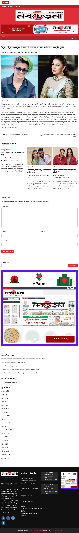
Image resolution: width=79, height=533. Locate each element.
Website (4, 241)
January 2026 (5, 416)
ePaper (6, 2)
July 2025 (4, 437)
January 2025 (5, 458)
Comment (5, 206)
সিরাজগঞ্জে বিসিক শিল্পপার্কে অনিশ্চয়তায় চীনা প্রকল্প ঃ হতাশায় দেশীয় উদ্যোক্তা (20, 369)
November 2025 (6, 423)
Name (4, 231)
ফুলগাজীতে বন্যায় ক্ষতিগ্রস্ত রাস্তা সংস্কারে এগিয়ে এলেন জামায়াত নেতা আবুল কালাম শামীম (23, 359)
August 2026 (5, 391)
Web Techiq (58, 530)
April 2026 (4, 405)
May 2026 (4, 402)
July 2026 (4, 394)
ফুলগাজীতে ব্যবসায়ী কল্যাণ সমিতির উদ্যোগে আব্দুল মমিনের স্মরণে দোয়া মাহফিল (19, 373)
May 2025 (4, 444)
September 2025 (6, 430)
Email (43, 231)
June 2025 (4, 440)
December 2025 (6, 419)
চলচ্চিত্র (10, 127)
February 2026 (5, 412)
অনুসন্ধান (72, 265)
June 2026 (4, 398)
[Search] (75, 38)
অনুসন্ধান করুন (5, 262)
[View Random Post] (71, 38)
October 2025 (5, 426)
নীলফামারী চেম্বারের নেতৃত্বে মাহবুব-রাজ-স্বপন (12, 366)
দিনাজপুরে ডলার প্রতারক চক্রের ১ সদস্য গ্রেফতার (13, 362)
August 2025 (5, 433)
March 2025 (5, 451)
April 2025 (4, 448)
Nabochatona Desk (30, 53)
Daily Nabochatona (36, 530)
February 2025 (5, 455)
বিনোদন (15, 127)
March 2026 (5, 409)
